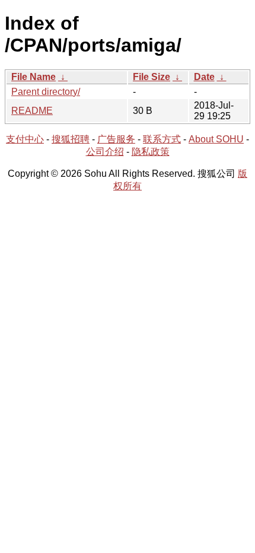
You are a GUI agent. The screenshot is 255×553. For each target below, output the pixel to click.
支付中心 (25, 139)
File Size (151, 77)
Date (204, 77)
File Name (33, 77)
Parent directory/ (45, 92)
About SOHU (216, 139)
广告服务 (116, 139)
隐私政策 (151, 152)
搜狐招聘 (71, 139)
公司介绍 (105, 152)
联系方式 (162, 139)
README (32, 111)
